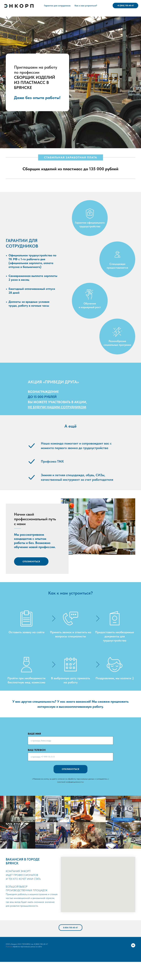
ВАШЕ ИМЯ (34, 733)
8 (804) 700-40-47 (41, 944)
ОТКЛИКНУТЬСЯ (70, 769)
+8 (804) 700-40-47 (125, 5)
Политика (9, 947)
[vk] (133, 945)
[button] (31, 561)
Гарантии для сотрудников (57, 5)
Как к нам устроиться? (86, 5)
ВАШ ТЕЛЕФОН (37, 750)
